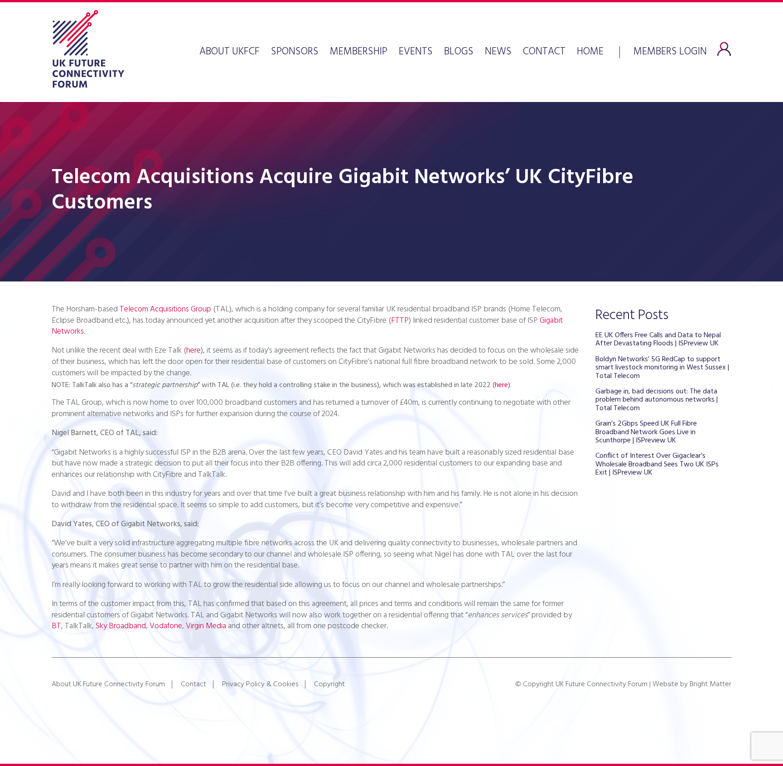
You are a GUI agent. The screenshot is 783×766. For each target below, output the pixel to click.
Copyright (329, 684)
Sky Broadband (121, 626)
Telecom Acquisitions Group (165, 309)
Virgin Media (206, 626)
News (498, 52)
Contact (544, 52)
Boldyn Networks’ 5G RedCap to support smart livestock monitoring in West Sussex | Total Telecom (662, 368)
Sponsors (295, 52)
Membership (358, 52)
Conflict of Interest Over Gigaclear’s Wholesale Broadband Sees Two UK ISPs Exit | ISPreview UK (657, 464)
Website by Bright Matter (691, 684)
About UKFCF (229, 52)
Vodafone (166, 626)
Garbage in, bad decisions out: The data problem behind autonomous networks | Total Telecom (656, 400)
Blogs (459, 52)
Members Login (670, 51)
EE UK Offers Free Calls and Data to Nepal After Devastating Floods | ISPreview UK (658, 339)
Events (416, 52)
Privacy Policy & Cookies (260, 684)
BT (56, 626)
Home (590, 52)
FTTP (400, 320)
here (193, 350)
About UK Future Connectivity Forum (108, 684)
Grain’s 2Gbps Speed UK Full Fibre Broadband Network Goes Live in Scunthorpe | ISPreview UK (646, 432)
